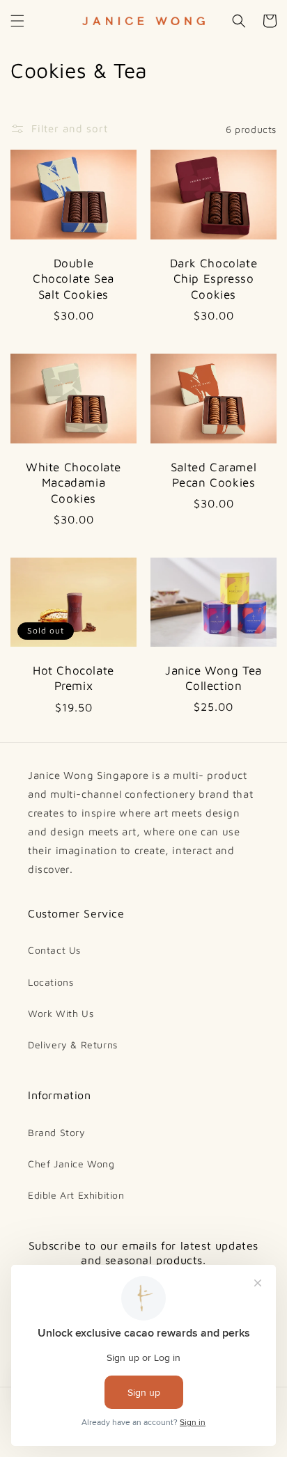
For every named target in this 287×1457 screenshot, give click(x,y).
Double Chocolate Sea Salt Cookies (73, 278)
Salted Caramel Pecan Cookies (213, 474)
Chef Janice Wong (71, 1163)
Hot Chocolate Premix (73, 678)
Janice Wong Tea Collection (213, 678)
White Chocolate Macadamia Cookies (73, 482)
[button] (17, 21)
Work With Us (60, 1013)
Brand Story (57, 1132)
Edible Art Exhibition (76, 1195)
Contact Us (54, 950)
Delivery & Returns (73, 1044)
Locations (50, 982)
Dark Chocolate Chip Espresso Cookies (213, 278)
